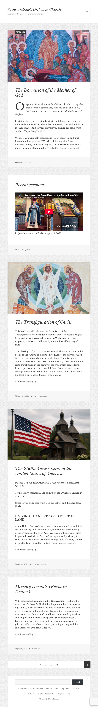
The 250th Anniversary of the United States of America (43, 471)
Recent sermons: (30, 184)
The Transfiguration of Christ (43, 322)
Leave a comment (24, 162)
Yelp (68, 694)
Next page (87, 664)
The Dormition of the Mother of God (45, 93)
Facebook (49, 694)
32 (57, 664)
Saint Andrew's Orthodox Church (34, 9)
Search (77, 682)
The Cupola (54, 375)
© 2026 (31, 694)
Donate (40, 694)
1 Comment (35, 649)
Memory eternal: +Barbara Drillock (41, 589)
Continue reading (26, 381)
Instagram (60, 694)
